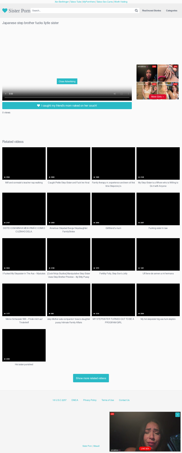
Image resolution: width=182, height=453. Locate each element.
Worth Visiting (120, 1)
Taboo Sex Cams (104, 1)
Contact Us (124, 400)
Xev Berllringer (62, 1)
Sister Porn (18, 10)
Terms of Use (108, 400)
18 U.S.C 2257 (59, 400)
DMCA (75, 400)
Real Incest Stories (151, 10)
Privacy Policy (90, 400)
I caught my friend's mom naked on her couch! (68, 105)
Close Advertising (67, 81)
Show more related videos (91, 378)
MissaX (96, 445)
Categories (171, 10)
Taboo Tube (75, 1)
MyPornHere (89, 1)
